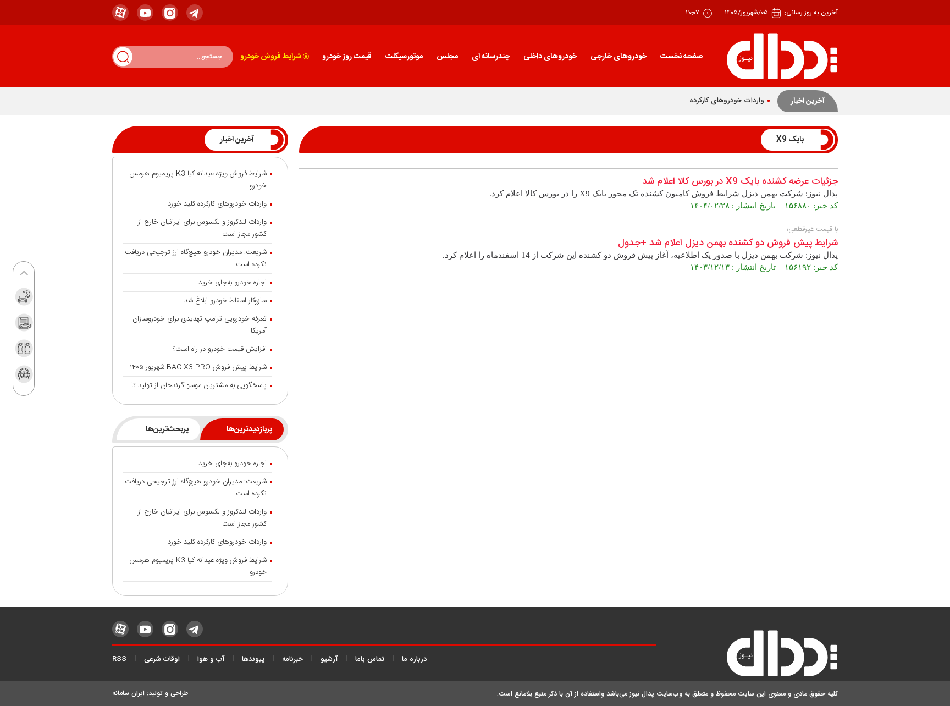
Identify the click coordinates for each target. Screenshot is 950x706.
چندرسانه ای (491, 56)
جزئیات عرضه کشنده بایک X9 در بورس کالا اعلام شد (740, 181)
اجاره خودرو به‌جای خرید (232, 283)
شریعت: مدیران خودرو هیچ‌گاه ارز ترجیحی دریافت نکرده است (196, 258)
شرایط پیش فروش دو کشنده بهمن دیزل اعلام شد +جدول (728, 243)
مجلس (447, 56)
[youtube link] (145, 12)
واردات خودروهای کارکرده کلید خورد (217, 204)
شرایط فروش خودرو (270, 56)
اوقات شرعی (162, 659)
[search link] (122, 56)
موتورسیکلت (404, 56)
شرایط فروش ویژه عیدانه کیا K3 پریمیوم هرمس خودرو (198, 180)
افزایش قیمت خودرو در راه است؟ (220, 349)
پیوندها (253, 659)
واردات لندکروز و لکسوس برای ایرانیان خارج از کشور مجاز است (202, 228)
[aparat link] (120, 12)
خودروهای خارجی (618, 56)
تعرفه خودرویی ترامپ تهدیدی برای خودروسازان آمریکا (199, 325)
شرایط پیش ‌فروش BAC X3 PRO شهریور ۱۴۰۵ (198, 367)
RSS (119, 659)
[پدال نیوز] (747, 655)
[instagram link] (170, 12)
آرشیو (329, 659)
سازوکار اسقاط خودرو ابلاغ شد (225, 301)
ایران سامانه (128, 693)
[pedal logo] (782, 56)
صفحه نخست (681, 56)
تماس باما (369, 659)
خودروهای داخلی (550, 56)
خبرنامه (292, 659)
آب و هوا (210, 659)
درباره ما (414, 659)
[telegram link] (194, 12)
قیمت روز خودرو (347, 56)
